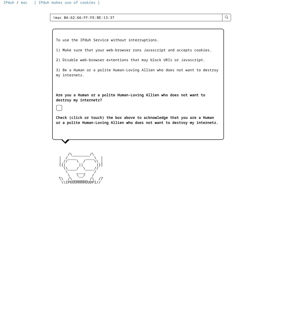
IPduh (8, 2)
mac (24, 2)
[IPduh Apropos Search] (226, 17)
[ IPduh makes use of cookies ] (67, 2)
